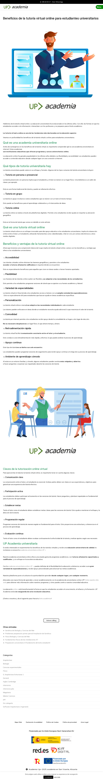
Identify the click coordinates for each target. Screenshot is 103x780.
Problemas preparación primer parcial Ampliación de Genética (28, 634)
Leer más (57, 777)
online (15, 589)
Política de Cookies (52, 722)
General (6, 678)
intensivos (7, 685)
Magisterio (7, 692)
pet (4, 700)
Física (5, 671)
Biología (6, 664)
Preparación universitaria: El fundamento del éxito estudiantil (27, 643)
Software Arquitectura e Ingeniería (15, 707)
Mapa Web (18, 722)
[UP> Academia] (15, 7)
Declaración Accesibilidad (34, 722)
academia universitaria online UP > (21, 566)
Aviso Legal (84, 722)
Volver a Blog (51, 620)
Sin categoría (8, 703)
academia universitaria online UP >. (33, 550)
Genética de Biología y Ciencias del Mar (19, 630)
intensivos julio (8, 689)
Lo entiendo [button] (48, 777)
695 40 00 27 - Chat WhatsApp (52, 2)
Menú (99, 7)
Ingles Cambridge (9, 682)
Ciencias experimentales (12, 667)
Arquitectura (7, 660)
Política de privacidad (70, 722)
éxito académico (45, 598)
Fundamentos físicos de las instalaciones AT (21, 640)
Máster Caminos (9, 696)
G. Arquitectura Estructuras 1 (13, 675)
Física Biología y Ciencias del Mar (17, 637)
